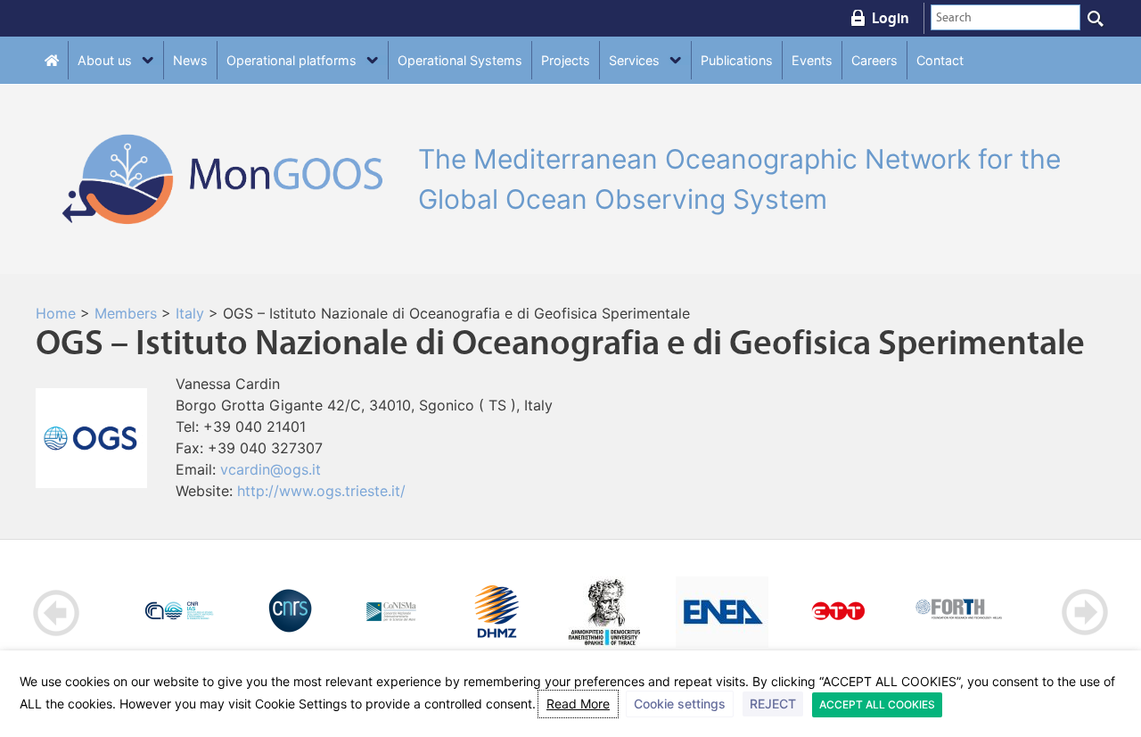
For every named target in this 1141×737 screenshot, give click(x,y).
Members (125, 313)
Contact (940, 60)
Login (890, 18)
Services (634, 60)
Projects (565, 60)
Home (56, 313)
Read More (578, 703)
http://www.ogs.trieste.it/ (321, 491)
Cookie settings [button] (680, 703)
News (190, 60)
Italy (190, 313)
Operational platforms (291, 60)
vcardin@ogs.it (270, 469)
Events (812, 60)
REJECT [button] (773, 703)
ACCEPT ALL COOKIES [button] (877, 704)
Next (1084, 612)
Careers (874, 60)
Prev (56, 612)
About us (105, 60)
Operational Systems (460, 60)
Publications (737, 60)
